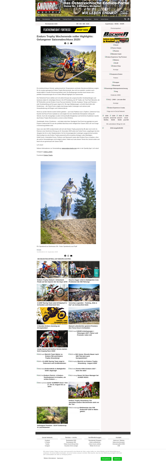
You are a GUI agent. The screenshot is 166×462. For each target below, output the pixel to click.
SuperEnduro (109, 24)
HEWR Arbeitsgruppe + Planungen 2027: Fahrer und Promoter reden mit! (87, 333)
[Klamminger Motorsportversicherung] (116, 88)
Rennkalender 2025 (71, 442)
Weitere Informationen (50, 458)
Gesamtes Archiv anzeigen (71, 445)
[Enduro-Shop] (116, 66)
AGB (118, 445)
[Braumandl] (116, 85)
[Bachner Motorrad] (116, 34)
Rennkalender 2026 (51, 24)
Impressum (60, 458)
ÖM (77, 24)
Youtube (47, 444)
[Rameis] (116, 51)
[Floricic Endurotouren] (115, 48)
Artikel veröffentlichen (94, 442)
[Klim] (68, 29)
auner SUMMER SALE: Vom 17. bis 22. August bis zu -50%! (57, 384)
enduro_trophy (47, 152)
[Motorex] (116, 60)
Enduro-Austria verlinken (95, 444)
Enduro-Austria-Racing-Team (71, 444)
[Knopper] (115, 82)
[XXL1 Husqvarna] (115, 74)
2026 (71, 440)
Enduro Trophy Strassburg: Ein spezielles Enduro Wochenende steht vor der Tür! (84, 402)
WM (84, 24)
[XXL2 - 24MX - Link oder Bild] (115, 99)
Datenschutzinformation (119, 442)
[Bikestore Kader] (115, 54)
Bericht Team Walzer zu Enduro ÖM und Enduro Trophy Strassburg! (54, 356)
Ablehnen (117, 459)
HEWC (116, 24)
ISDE (87, 24)
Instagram (47, 445)
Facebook (47, 440)
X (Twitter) (47, 442)
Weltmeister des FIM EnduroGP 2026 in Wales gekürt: (89, 409)
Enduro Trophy (48, 155)
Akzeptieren (106, 459)
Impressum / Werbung (118, 440)
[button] (65, 43)
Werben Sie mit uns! (95, 445)
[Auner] (115, 45)
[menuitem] (38, 19)
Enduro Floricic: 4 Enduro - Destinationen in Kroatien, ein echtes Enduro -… (55, 377)
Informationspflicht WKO (119, 444)
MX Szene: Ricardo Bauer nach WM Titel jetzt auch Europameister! (87, 356)
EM (80, 24)
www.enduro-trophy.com (69, 148)
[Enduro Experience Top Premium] (116, 57)
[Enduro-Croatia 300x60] (116, 40)
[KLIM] (116, 63)
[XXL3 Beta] (116, 108)
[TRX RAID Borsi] (116, 91)
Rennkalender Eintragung (95, 440)
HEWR (122, 24)
